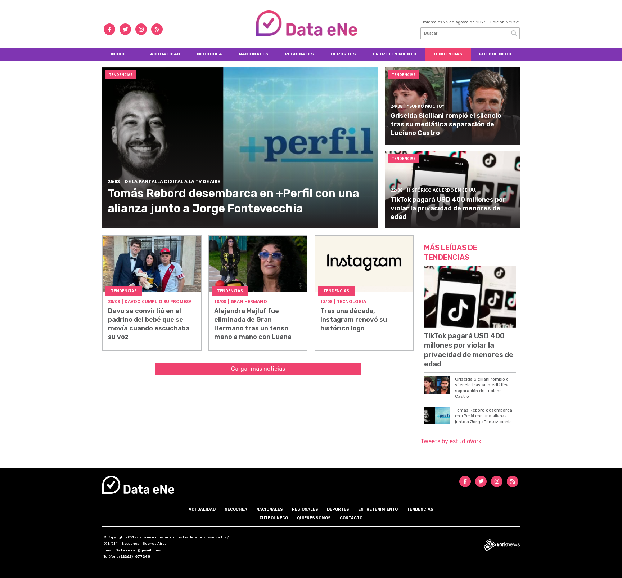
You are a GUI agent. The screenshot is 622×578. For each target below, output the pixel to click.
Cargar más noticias (258, 368)
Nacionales (254, 54)
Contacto (351, 518)
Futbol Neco (495, 54)
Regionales (299, 54)
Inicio (118, 54)
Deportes (343, 54)
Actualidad (165, 54)
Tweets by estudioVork (450, 441)
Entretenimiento (394, 54)
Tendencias (448, 54)
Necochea (209, 54)
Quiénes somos (314, 518)
